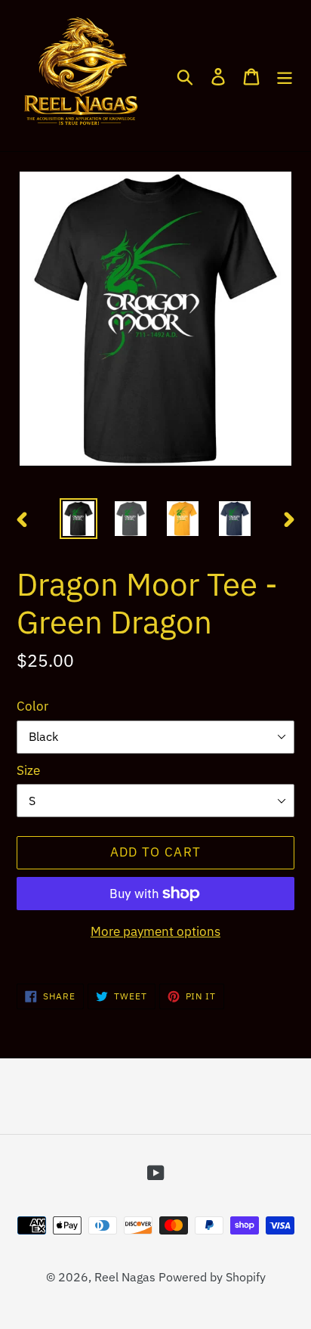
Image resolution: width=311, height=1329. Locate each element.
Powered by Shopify (212, 1276)
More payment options (155, 931)
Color (32, 706)
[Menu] (284, 75)
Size (28, 770)
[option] (79, 518)
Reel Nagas (125, 1276)
